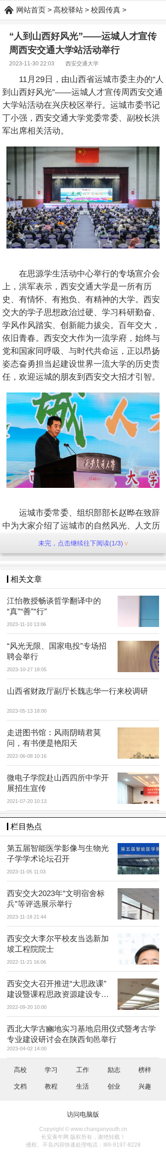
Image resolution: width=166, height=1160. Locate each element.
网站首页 (31, 10)
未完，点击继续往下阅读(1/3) (80, 543)
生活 (82, 1086)
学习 (51, 1069)
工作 (82, 1069)
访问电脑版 (83, 1114)
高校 (20, 1069)
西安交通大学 (82, 63)
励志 (113, 1069)
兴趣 (144, 1086)
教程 (51, 1086)
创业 (113, 1086)
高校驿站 (68, 10)
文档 (20, 1086)
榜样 (144, 1069)
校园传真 (105, 10)
